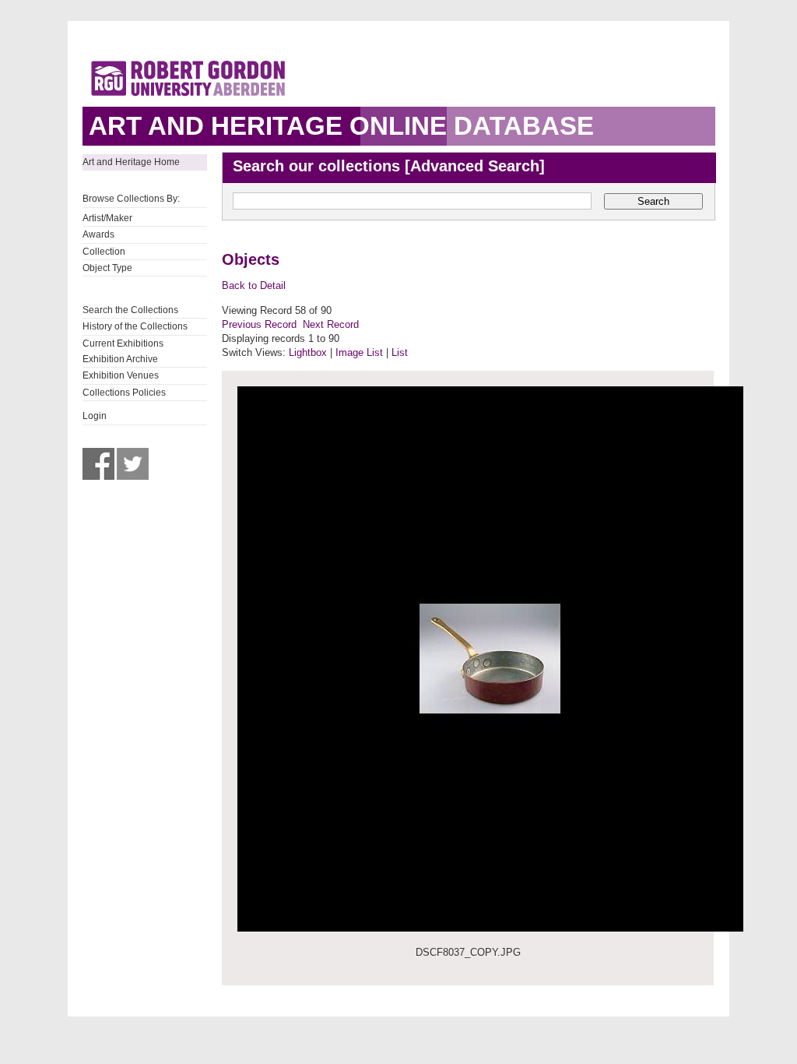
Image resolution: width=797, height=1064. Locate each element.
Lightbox (308, 352)
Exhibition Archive (120, 359)
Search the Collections (130, 310)
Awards (98, 234)
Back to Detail (254, 285)
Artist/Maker (107, 218)
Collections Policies (124, 392)
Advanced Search (474, 165)
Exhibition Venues (121, 375)
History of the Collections (135, 326)
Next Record (331, 324)
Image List (359, 352)
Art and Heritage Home (131, 162)
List (399, 352)
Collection (104, 251)
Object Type (107, 267)
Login (95, 415)
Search (653, 201)
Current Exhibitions (123, 343)
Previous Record (259, 324)
